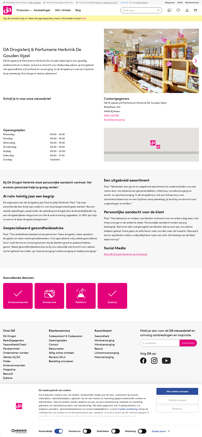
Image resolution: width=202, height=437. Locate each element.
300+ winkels (35, 2)
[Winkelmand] (195, 10)
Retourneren (56, 348)
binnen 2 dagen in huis (106, 2)
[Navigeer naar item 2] (150, 89)
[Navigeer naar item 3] (153, 89)
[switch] (87, 431)
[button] (152, 143)
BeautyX (8, 373)
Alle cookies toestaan (177, 391)
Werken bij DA (11, 357)
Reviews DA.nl (57, 357)
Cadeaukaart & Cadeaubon (65, 336)
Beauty (98, 348)
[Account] (169, 10)
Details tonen (159, 431)
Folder (180, 2)
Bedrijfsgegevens (13, 340)
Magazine (170, 2)
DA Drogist (9, 336)
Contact (53, 344)
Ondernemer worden (16, 352)
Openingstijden (58, 340)
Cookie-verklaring (128, 409)
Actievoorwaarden (14, 365)
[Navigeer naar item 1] (147, 89)
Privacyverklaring (48, 419)
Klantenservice (192, 2)
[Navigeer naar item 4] (156, 89)
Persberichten (11, 348)
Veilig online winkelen (61, 352)
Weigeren (177, 408)
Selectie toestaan (177, 400)
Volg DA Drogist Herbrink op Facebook (125, 254)
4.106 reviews (141, 2)
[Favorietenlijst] (178, 10)
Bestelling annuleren (61, 361)
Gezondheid (101, 336)
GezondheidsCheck (14, 344)
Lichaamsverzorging (106, 352)
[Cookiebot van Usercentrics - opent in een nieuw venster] (19, 431)
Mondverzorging (104, 344)
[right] (195, 60)
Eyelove (7, 378)
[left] (107, 60)
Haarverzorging (104, 357)
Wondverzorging (104, 340)
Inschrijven (188, 343)
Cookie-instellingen (63, 416)
